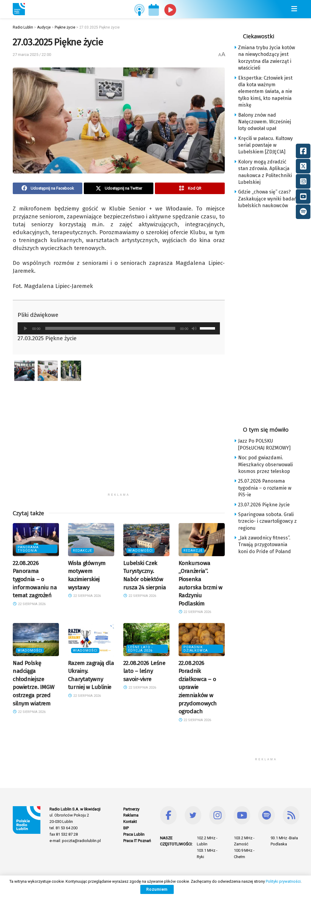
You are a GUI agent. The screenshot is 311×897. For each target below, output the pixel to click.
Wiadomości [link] (140, 551)
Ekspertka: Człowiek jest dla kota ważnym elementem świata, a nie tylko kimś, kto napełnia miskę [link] (265, 91)
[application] (119, 328)
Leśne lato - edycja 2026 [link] (140, 648)
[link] (19, 9)
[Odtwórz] (25, 328)
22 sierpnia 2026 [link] (31, 604)
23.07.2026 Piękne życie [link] (264, 505)
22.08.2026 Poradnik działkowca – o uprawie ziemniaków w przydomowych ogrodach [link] (198, 687)
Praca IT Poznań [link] (137, 840)
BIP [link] (126, 828)
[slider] (208, 327)
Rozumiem (157, 889)
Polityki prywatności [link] (283, 881)
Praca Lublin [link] (134, 834)
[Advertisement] (119, 447)
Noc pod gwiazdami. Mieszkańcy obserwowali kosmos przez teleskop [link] (265, 464)
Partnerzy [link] (131, 809)
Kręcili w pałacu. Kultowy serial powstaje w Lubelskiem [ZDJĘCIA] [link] (265, 145)
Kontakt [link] (130, 821)
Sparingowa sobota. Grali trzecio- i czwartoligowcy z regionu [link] (267, 521)
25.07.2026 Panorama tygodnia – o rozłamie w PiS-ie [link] (264, 488)
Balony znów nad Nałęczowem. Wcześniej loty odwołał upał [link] (264, 122)
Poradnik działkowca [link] (195, 648)
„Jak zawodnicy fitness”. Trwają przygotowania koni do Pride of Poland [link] (264, 544)
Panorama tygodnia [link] (28, 549)
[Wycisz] (194, 328)
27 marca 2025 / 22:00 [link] (32, 54)
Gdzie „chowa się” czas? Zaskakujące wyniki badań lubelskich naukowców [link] (267, 198)
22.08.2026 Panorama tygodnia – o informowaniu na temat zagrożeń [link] (35, 579)
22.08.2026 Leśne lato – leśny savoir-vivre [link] (144, 671)
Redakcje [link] (82, 551)
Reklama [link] (130, 815)
